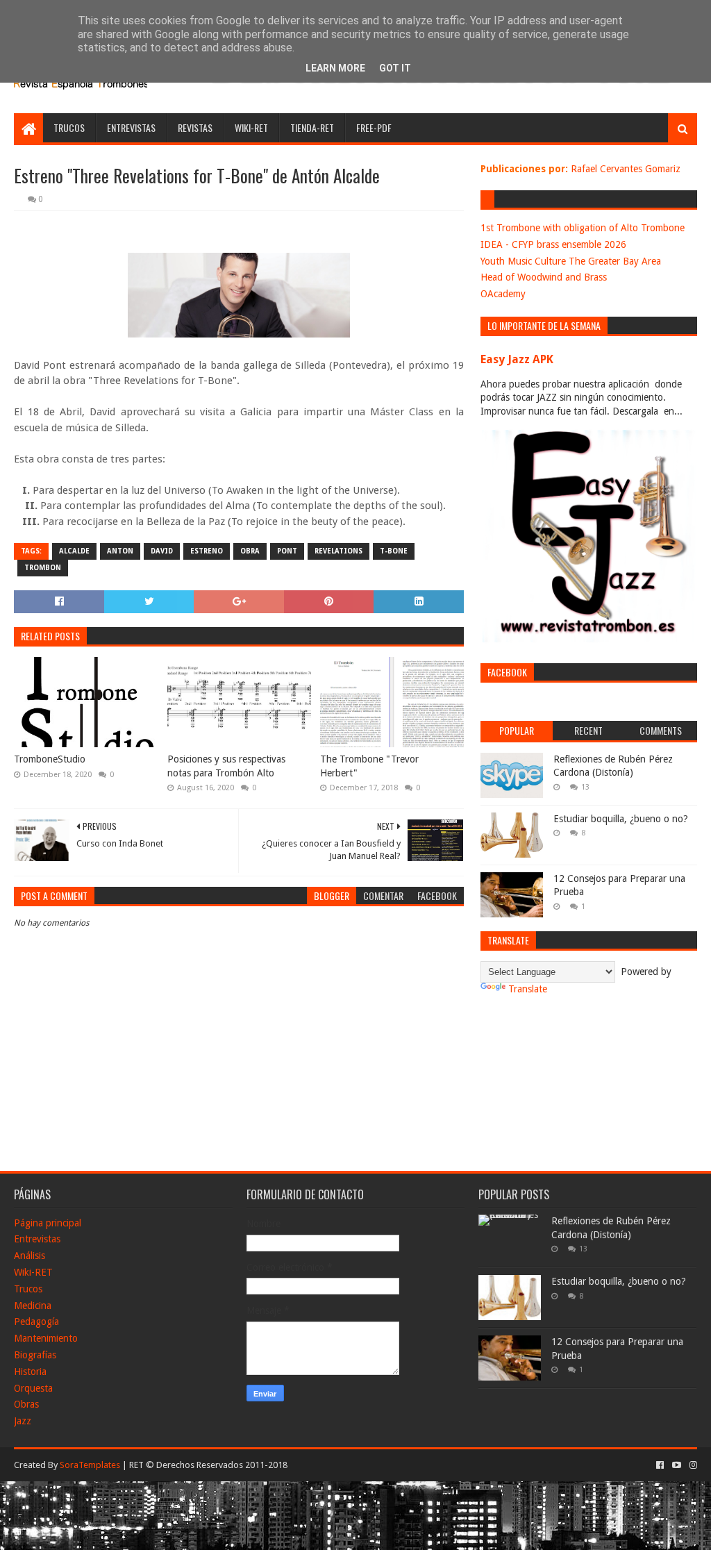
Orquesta (33, 1388)
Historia (30, 1371)
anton (120, 551)
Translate (527, 988)
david (162, 551)
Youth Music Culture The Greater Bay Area (570, 261)
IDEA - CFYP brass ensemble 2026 (553, 244)
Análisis (29, 1255)
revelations (338, 551)
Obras (26, 1404)
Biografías (35, 1354)
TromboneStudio (49, 759)
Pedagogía (36, 1321)
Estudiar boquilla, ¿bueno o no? (620, 818)
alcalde (74, 551)
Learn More (335, 68)
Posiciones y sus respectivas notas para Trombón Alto (226, 765)
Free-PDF (374, 127)
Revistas (195, 127)
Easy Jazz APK (516, 359)
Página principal (47, 1222)
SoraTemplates (90, 1465)
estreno (206, 551)
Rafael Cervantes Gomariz (625, 168)
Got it (395, 68)
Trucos (69, 127)
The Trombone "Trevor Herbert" (369, 765)
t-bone (394, 551)
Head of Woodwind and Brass (543, 277)
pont (287, 551)
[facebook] (660, 1465)
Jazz (22, 1420)
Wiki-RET (251, 127)
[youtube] (676, 1465)
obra (250, 551)
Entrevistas (131, 127)
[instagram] (692, 1465)
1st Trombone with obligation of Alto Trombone (582, 227)
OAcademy (503, 293)
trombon (42, 568)
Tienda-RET (312, 127)
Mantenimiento (46, 1338)
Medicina (32, 1305)
